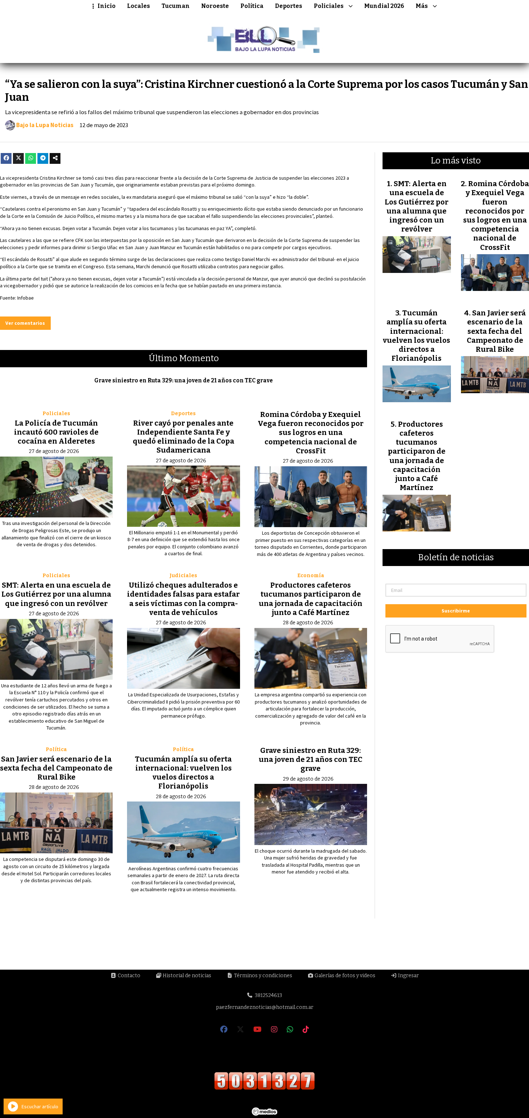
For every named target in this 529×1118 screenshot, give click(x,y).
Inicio (107, 6)
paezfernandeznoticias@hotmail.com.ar (264, 1007)
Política (251, 6)
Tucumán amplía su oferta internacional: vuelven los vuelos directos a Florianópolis (183, 773)
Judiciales (183, 576)
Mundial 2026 (384, 6)
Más (422, 6)
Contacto (128, 976)
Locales (138, 6)
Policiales (329, 6)
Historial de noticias (186, 976)
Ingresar (408, 976)
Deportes (288, 6)
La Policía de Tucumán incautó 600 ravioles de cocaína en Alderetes (56, 432)
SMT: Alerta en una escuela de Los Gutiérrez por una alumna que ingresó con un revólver (56, 594)
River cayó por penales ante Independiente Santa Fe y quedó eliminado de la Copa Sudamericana (183, 437)
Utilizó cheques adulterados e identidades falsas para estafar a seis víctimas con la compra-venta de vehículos (183, 599)
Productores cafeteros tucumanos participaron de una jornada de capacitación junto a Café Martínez (310, 599)
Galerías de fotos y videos (344, 976)
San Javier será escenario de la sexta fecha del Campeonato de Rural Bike (56, 768)
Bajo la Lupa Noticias (44, 125)
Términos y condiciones (262, 976)
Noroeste (215, 6)
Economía (310, 576)
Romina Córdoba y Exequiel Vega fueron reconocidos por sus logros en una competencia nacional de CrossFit (310, 432)
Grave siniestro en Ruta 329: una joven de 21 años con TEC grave (183, 380)
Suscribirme (456, 610)
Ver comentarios (25, 323)
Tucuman (176, 6)
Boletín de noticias (456, 557)
